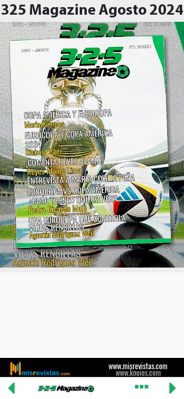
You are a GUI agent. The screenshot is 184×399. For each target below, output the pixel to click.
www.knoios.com (138, 372)
